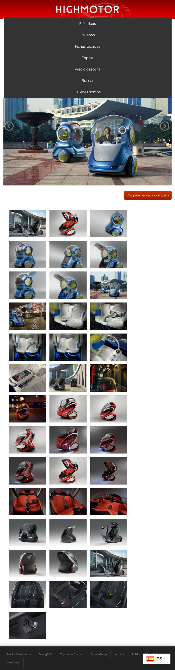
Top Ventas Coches (71, 654)
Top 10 (87, 58)
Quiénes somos (88, 92)
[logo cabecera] (87, 9)
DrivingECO (45, 654)
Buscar (88, 80)
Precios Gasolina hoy (19, 654)
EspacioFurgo (99, 654)
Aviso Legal (13, 662)
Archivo (119, 654)
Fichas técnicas (87, 46)
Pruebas (88, 35)
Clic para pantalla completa (147, 195)
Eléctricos (87, 23)
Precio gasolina (87, 69)
